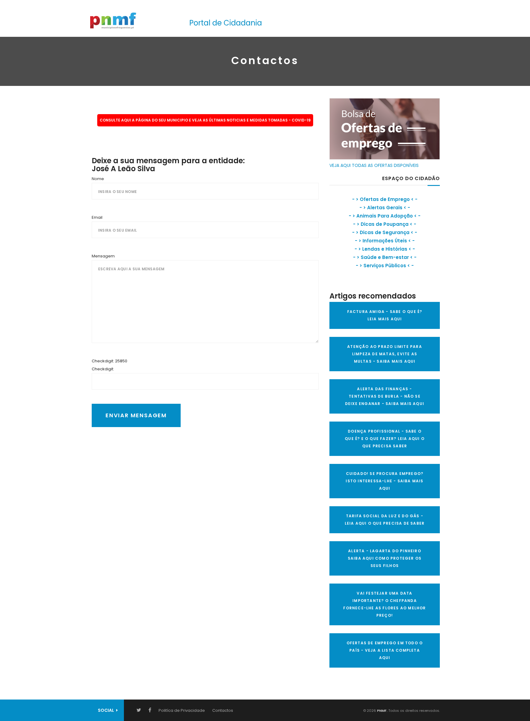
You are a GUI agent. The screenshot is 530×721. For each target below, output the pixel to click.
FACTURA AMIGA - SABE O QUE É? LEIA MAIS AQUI (384, 315)
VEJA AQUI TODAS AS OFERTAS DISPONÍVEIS (374, 165)
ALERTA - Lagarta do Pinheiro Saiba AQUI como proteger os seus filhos (384, 558)
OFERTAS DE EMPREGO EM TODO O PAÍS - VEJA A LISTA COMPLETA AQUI (385, 650)
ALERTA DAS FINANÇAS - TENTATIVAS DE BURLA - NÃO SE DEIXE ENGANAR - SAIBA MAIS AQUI (384, 396)
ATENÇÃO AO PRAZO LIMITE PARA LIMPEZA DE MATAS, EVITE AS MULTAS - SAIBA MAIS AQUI (384, 354)
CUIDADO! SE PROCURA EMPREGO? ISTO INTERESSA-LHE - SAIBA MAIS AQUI (384, 481)
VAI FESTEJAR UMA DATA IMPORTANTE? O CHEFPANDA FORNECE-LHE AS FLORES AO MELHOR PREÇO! (384, 604)
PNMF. (381, 710)
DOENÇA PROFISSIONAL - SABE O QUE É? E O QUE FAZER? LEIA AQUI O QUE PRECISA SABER (384, 439)
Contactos (222, 710)
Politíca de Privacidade (182, 710)
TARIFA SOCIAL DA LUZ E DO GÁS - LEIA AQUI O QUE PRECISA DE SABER (384, 519)
